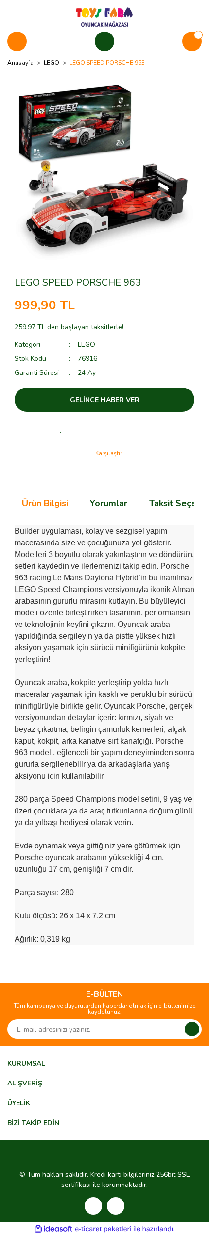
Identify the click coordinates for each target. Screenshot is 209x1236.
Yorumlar (108, 503)
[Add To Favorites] (60, 429)
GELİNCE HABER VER (104, 400)
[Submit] (192, 1029)
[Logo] (104, 16)
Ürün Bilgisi (45, 503)
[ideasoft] (53, 1229)
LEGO (86, 344)
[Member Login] (104, 41)
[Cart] (192, 41)
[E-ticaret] (103, 1229)
